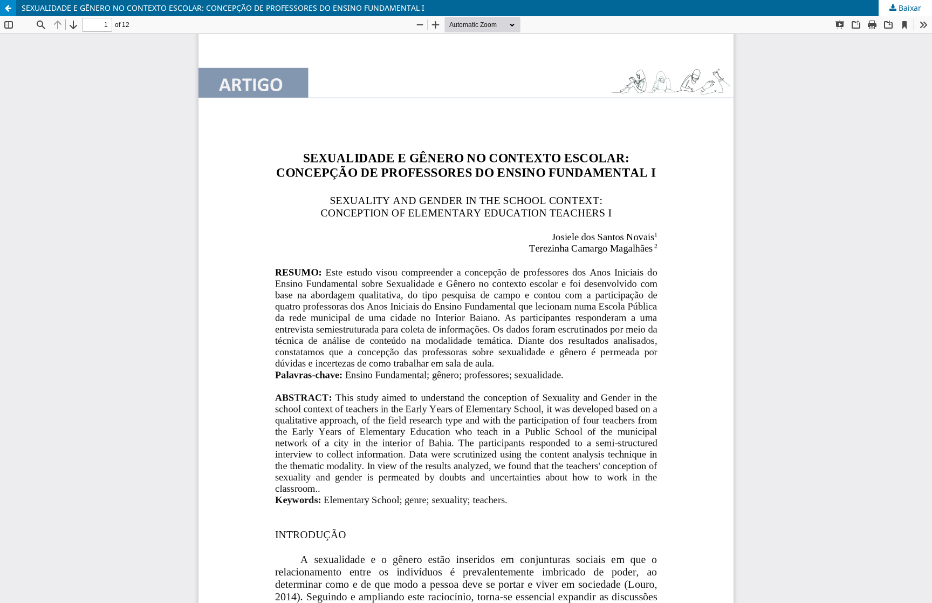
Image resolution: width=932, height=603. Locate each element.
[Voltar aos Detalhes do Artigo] (8, 8)
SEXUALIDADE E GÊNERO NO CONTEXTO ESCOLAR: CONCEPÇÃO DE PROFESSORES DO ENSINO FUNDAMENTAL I (223, 8)
